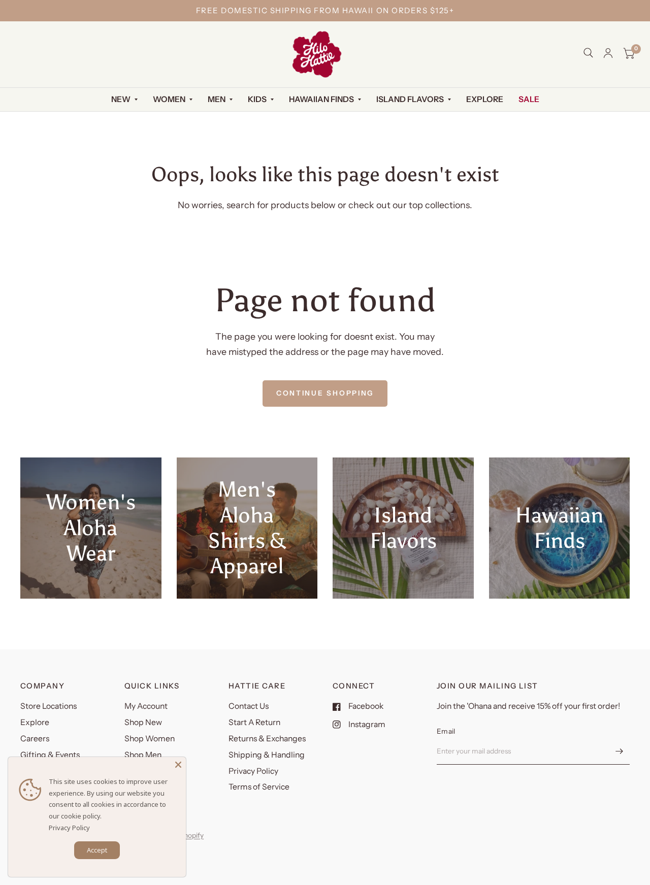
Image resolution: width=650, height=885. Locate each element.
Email (446, 731)
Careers (34, 738)
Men (216, 99)
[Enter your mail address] (619, 751)
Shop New (143, 722)
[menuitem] (124, 100)
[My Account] (608, 53)
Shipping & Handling (267, 755)
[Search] (588, 53)
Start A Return (254, 722)
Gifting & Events (50, 755)
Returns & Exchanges (267, 738)
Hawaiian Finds (321, 99)
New (121, 99)
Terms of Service (259, 787)
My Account (146, 706)
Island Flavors (410, 99)
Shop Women (149, 738)
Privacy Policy (253, 771)
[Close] (178, 765)
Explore (484, 99)
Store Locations (48, 706)
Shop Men (142, 755)
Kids (257, 99)
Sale (528, 99)
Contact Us (249, 706)
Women (169, 99)
